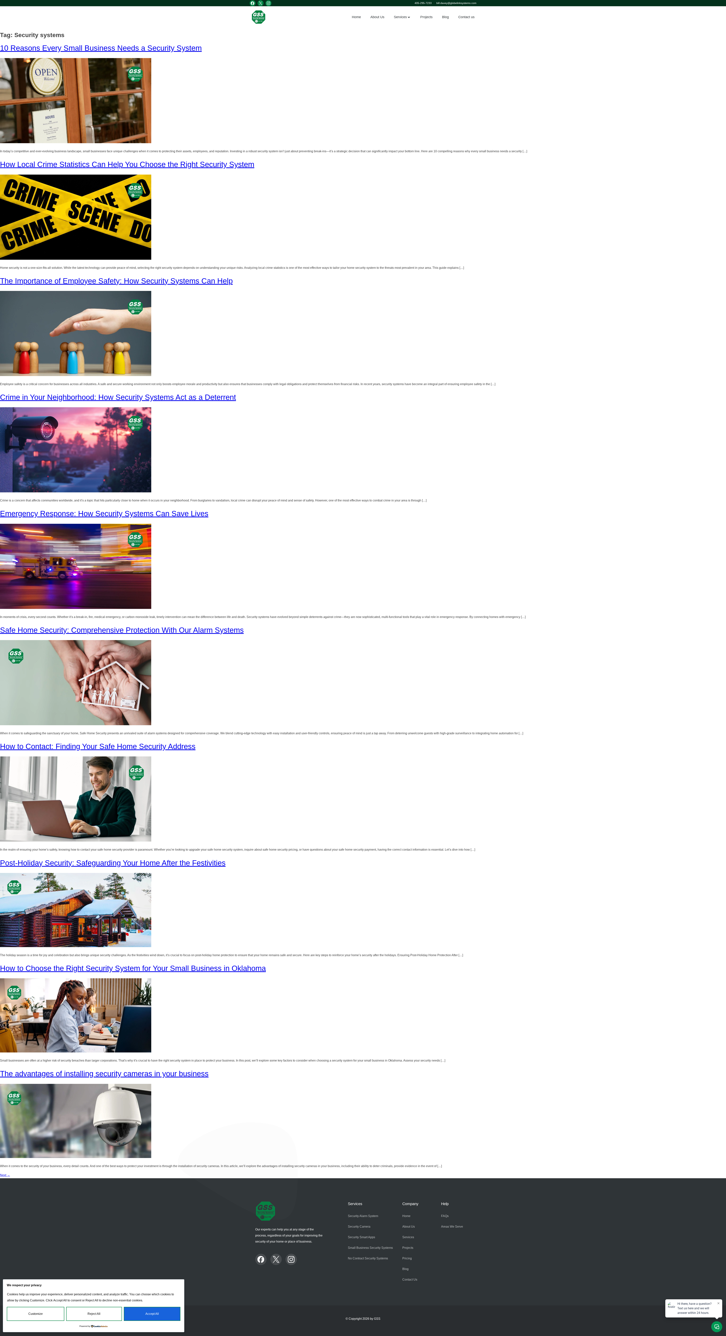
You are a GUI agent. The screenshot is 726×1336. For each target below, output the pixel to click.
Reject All (94, 1313)
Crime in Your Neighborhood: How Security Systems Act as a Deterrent (118, 397)
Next (5, 1175)
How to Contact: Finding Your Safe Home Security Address (97, 746)
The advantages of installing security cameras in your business (104, 1073)
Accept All (152, 1313)
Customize (35, 1313)
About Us (377, 17)
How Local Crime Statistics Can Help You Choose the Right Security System (127, 164)
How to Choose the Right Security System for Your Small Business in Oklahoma (133, 968)
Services (400, 17)
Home (356, 17)
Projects (426, 17)
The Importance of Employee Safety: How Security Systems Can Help (116, 281)
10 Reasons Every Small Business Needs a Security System (101, 48)
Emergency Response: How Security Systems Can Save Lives (104, 513)
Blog (445, 17)
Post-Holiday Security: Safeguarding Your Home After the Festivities (113, 863)
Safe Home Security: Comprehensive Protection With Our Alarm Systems (122, 630)
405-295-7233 (423, 3)
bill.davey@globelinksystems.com (456, 3)
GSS (377, 1318)
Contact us (466, 17)
